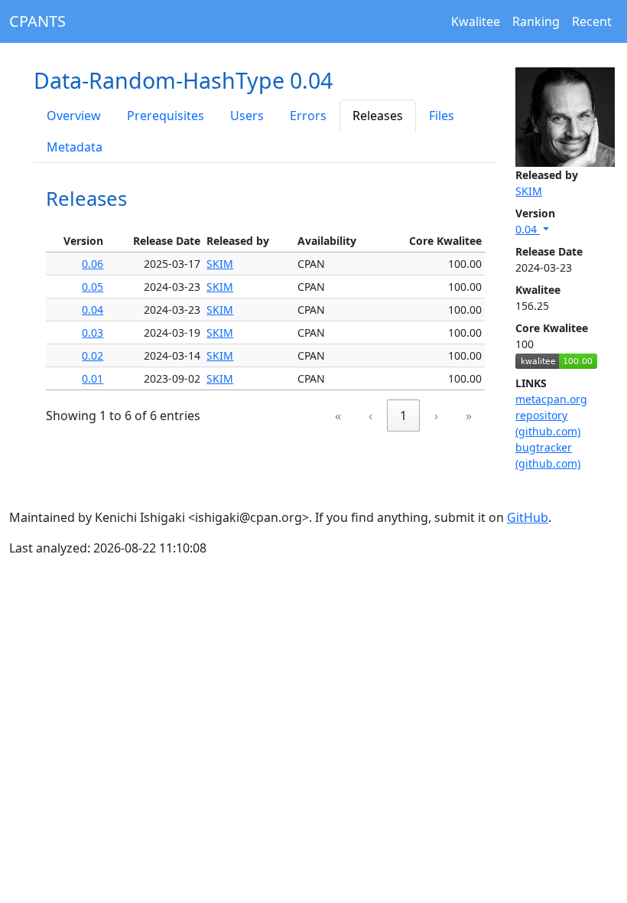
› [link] (436, 415)
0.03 (92, 332)
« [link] (338, 415)
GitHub (527, 517)
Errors (308, 115)
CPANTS (37, 21)
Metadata (74, 147)
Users (247, 115)
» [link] (469, 415)
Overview (74, 115)
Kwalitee (475, 21)
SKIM (528, 191)
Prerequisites (165, 115)
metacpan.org (551, 399)
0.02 (92, 355)
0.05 (92, 286)
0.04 (527, 229)
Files (441, 115)
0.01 (92, 378)
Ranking (536, 21)
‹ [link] (370, 415)
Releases (377, 115)
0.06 (92, 263)
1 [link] (403, 415)
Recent (592, 21)
